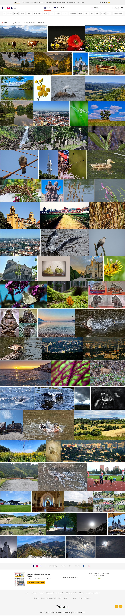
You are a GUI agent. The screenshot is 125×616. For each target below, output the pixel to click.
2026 (52, 14)
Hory (86, 14)
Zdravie (50, 3)
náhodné (42, 23)
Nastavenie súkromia (85, 598)
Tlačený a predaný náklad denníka (55, 593)
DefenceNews (80, 3)
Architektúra (37, 14)
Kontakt (77, 566)
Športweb (37, 3)
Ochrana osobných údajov (92, 593)
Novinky (63, 566)
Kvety (103, 14)
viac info (81, 614)
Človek (9, 14)
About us (36, 598)
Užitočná (69, 3)
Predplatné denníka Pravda (36, 582)
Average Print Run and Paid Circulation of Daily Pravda (55, 598)
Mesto (29, 14)
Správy (32, 3)
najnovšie (17, 23)
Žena (54, 3)
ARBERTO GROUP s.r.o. (79, 612)
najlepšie (6, 23)
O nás (27, 593)
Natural (65, 14)
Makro (46, 14)
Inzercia (41, 593)
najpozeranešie (30, 23)
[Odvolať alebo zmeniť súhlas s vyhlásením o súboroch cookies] (116, 606)
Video (73, 3)
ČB (4, 14)
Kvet (109, 14)
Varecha (58, 3)
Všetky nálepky (118, 14)
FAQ (70, 566)
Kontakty (33, 593)
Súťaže (81, 593)
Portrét (23, 14)
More (97, 14)
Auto (41, 3)
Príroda (58, 14)
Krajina (80, 14)
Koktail (46, 3)
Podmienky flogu (53, 566)
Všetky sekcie (103, 2)
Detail (16, 14)
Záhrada (64, 3)
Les (92, 14)
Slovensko (73, 14)
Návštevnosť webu (71, 593)
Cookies (75, 598)
